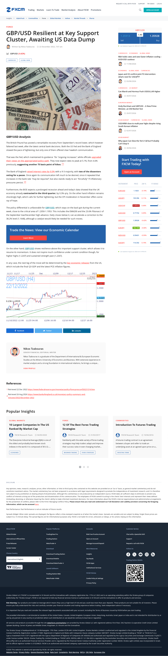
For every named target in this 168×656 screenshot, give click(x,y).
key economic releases (78, 263)
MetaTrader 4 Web (52, 578)
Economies (133, 53)
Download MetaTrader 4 (55, 563)
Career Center (11, 548)
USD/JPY (121, 198)
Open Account (152, 10)
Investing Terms (123, 452)
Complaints (63, 652)
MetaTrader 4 (51, 543)
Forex (44, 18)
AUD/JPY (121, 243)
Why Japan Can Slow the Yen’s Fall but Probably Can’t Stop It (138, 142)
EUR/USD (121, 191)
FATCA (82, 652)
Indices (67, 18)
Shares (91, 18)
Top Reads (89, 559)
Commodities (33, 18)
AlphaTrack (20, 18)
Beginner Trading (70, 452)
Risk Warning (74, 652)
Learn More (28, 238)
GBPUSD (14, 53)
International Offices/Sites (15, 539)
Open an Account (131, 172)
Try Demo (150, 4)
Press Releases (11, 543)
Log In (159, 4)
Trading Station (51, 539)
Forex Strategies (88, 452)
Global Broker (11, 534)
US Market (133, 88)
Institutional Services (93, 568)
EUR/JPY (121, 228)
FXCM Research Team (23, 435)
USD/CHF (121, 205)
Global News (25, 60)
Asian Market (123, 120)
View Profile (29, 368)
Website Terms (12, 652)
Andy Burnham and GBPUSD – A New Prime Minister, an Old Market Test (137, 107)
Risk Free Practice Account (95, 534)
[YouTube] (141, 554)
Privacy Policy (91, 583)
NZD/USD (121, 235)
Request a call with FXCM (126, 4)
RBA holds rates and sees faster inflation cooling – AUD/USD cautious (140, 58)
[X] (134, 554)
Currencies (12, 60)
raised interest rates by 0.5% (41, 171)
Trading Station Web (53, 574)
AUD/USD (121, 213)
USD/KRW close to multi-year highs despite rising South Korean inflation (139, 124)
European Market (125, 102)
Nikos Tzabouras (28, 47)
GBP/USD (140, 30)
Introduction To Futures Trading (136, 424)
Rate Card (54, 652)
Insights (9, 18)
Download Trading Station (55, 554)
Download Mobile (52, 559)
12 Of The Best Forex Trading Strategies (81, 426)
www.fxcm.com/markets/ (56, 623)
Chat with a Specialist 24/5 (135, 534)
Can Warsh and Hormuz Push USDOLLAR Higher (139, 91)
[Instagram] (147, 554)
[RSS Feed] (153, 554)
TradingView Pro (52, 534)
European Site (99, 652)
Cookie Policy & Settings (94, 578)
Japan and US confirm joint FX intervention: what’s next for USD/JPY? (137, 75)
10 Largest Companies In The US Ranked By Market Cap (29, 426)
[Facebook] (128, 554)
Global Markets (55, 18)
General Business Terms (40, 652)
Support (141, 4)
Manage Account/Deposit (95, 543)
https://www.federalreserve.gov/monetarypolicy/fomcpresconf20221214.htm (61, 389)
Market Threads (79, 18)
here (37, 504)
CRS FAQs (89, 652)
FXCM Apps (90, 563)
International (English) (15, 559)
